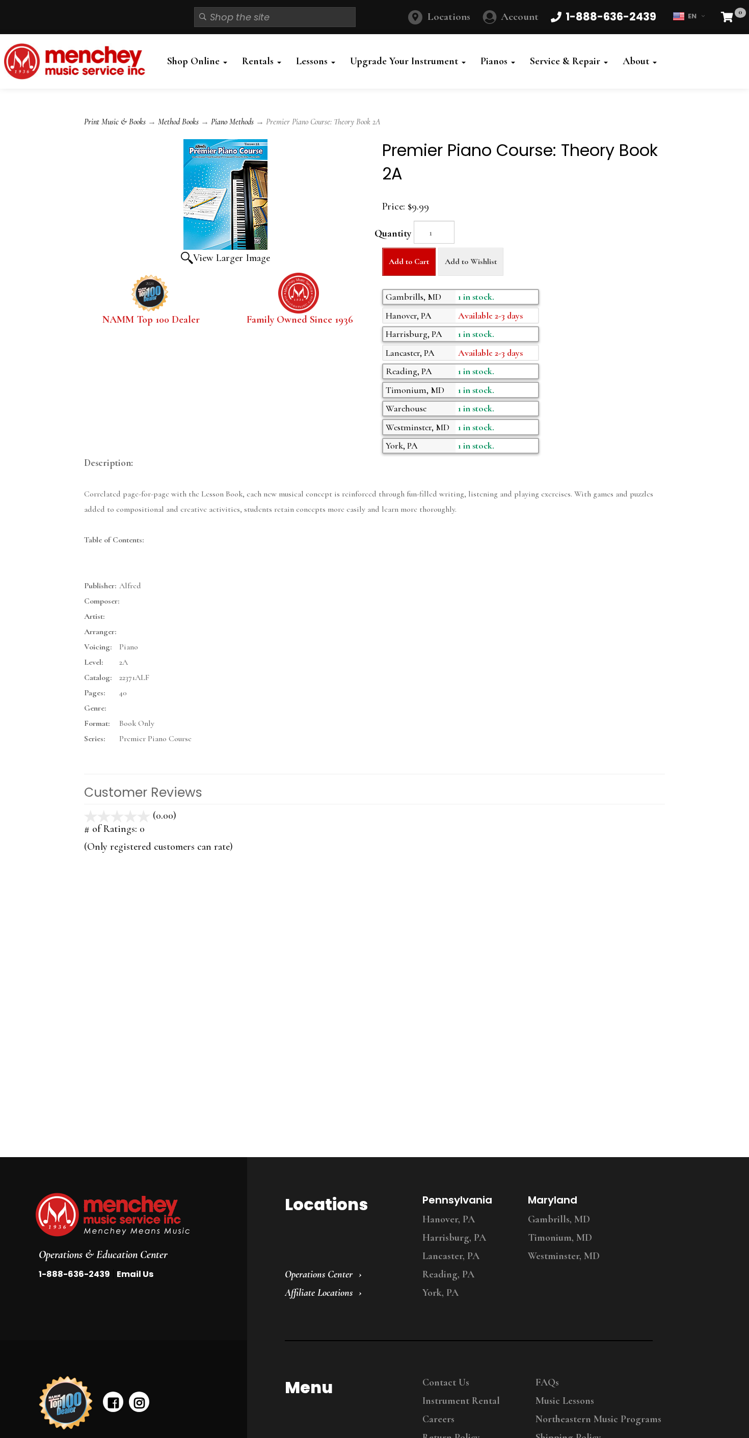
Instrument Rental (461, 1401)
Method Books (178, 122)
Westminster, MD (564, 1256)
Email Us (135, 1274)
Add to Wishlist (471, 261)
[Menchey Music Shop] (77, 61)
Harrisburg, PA (454, 1238)
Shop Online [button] (194, 61)
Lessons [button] (313, 61)
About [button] (637, 61)
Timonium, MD (560, 1238)
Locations (448, 16)
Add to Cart (409, 261)
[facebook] (113, 1402)
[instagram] (139, 1402)
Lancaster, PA (450, 1256)
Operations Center (319, 1274)
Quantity (392, 233)
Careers (438, 1419)
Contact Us (445, 1382)
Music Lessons (565, 1401)
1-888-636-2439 (74, 1274)
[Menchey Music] (132, 1215)
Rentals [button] (259, 61)
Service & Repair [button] (566, 61)
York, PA (440, 1293)
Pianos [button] (495, 61)
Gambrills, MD (559, 1219)
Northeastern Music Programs (598, 1419)
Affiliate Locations (319, 1293)
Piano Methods (232, 122)
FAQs (547, 1382)
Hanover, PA (448, 1219)
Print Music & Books (115, 122)
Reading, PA (448, 1274)
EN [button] (692, 16)
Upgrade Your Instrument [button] (405, 61)
